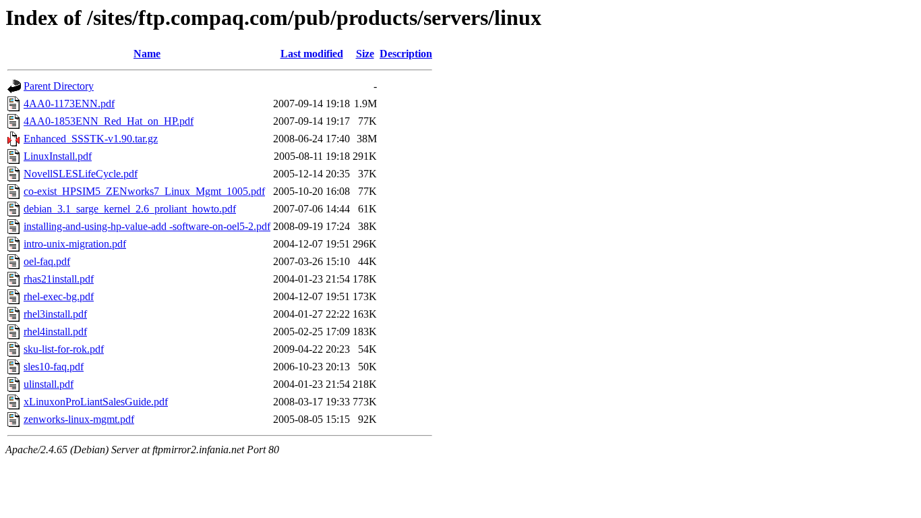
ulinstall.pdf (48, 384)
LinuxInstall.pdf (58, 156)
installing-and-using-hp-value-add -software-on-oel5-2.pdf (147, 226)
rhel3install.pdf (55, 314)
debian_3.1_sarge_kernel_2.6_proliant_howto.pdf (130, 208)
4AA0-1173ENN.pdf (69, 103)
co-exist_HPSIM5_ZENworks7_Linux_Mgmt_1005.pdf (144, 191)
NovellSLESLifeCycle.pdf (81, 173)
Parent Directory (59, 86)
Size (365, 53)
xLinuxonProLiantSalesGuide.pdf (96, 401)
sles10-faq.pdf (54, 366)
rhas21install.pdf (59, 279)
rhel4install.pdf (55, 331)
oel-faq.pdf (47, 261)
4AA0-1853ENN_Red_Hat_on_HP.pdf (109, 121)
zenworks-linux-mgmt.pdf (79, 419)
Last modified (311, 53)
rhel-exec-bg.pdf (59, 296)
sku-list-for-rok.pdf (64, 349)
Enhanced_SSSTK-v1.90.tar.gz (91, 138)
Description (406, 53)
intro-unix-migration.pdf (75, 244)
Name (146, 53)
